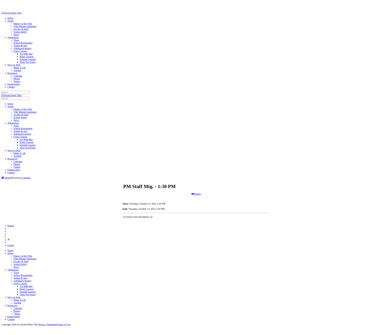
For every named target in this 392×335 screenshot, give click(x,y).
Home (7, 177)
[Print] (8, 240)
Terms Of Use (64, 324)
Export (10, 245)
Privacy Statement (48, 324)
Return (197, 194)
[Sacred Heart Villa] (11, 13)
